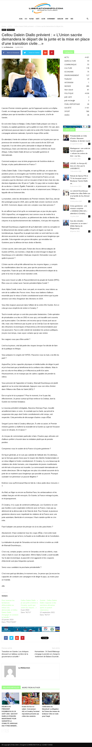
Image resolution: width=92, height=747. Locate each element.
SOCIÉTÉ (37, 19)
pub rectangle (69, 100)
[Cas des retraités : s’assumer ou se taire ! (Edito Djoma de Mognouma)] (66, 223)
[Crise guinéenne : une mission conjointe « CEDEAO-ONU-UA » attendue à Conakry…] (66, 208)
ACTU (26, 19)
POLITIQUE (31, 19)
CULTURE (43, 19)
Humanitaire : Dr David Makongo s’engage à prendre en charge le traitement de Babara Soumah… (47, 654)
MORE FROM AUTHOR (31, 688)
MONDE (67, 86)
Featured (67, 79)
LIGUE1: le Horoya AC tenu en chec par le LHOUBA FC (78, 165)
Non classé (68, 90)
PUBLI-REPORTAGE (72, 104)
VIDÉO (71, 19)
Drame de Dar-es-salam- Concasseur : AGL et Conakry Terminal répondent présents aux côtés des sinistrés (30, 711)
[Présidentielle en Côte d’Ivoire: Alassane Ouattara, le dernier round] (66, 138)
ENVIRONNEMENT (51, 19)
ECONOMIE (68, 72)
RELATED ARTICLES (11, 688)
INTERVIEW (68, 82)
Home (4, 26)
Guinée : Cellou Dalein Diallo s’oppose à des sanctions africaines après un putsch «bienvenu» (48, 605)
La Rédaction (8, 47)
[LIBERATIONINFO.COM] (46, 8)
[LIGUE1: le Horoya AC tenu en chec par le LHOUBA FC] (66, 165)
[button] (87, 19)
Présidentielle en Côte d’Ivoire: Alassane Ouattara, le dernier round (80, 138)
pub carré (68, 97)
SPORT (66, 19)
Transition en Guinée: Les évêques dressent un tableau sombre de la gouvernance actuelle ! (15, 654)
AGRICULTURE (60, 19)
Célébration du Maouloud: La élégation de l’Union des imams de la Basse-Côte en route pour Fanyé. (51, 711)
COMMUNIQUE (70, 64)
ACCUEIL (21, 19)
